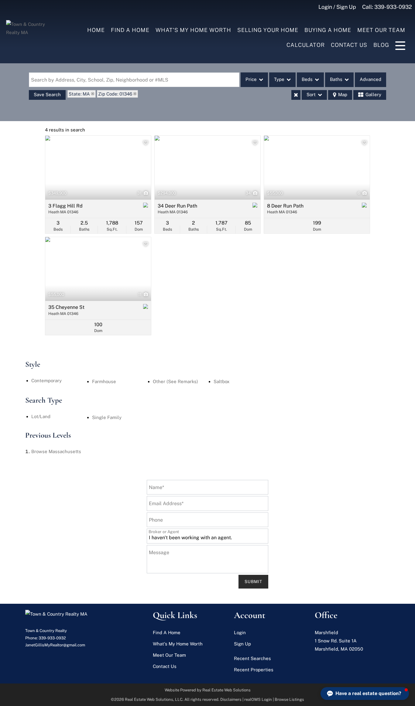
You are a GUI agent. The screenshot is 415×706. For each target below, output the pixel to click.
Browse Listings (289, 699)
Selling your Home (267, 30)
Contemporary (46, 380)
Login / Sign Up (337, 7)
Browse (56, 451)
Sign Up (242, 643)
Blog (381, 45)
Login (240, 632)
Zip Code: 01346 (115, 93)
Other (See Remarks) (175, 381)
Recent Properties (253, 669)
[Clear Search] (295, 95)
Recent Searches (252, 658)
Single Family (107, 417)
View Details (98, 167)
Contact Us (349, 45)
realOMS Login (258, 699)
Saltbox (221, 381)
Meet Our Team (381, 30)
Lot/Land (40, 416)
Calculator (305, 45)
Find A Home (130, 30)
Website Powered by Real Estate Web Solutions (208, 690)
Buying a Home (327, 30)
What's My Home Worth (193, 30)
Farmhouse (104, 381)
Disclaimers (231, 699)
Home (96, 30)
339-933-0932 (393, 7)
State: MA (79, 93)
